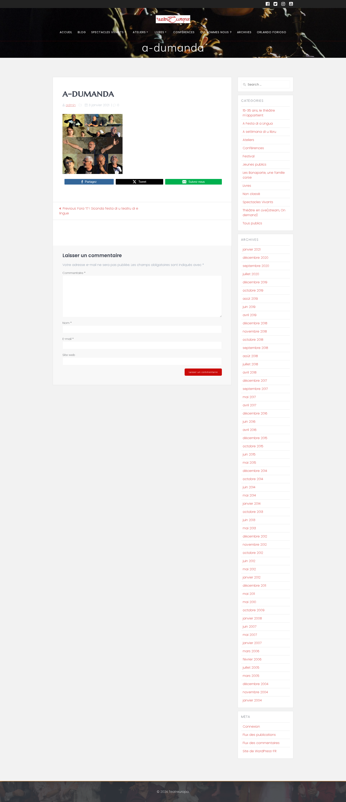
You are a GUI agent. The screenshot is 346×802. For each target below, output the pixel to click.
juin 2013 (249, 520)
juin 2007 (249, 626)
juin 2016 (249, 421)
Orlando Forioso (271, 32)
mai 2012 (249, 569)
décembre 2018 (255, 323)
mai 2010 (249, 602)
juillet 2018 (250, 364)
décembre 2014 (255, 470)
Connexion (251, 726)
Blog (82, 32)
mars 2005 (251, 675)
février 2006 (252, 659)
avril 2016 (249, 429)
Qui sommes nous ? (216, 32)
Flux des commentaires (261, 743)
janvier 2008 (252, 618)
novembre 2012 (255, 544)
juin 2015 (249, 454)
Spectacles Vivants (107, 32)
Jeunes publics (254, 164)
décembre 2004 (255, 684)
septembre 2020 (256, 266)
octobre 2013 (253, 511)
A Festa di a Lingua (258, 123)
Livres (159, 32)
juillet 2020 (251, 274)
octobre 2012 (253, 552)
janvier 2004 (252, 700)
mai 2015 (249, 462)
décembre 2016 (255, 413)
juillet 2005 (251, 667)
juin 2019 (249, 307)
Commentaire (73, 273)
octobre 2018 (253, 339)
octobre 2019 (253, 290)
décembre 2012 (255, 536)
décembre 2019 (255, 282)
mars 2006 (251, 651)
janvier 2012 (252, 577)
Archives (244, 32)
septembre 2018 (255, 348)
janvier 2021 (252, 249)
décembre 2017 (255, 380)
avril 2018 (249, 372)
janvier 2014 (252, 503)
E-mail (68, 339)
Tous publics (252, 223)
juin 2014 (249, 487)
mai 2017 (249, 397)
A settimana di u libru (259, 131)
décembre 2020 (255, 257)
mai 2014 (249, 495)
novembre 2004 (255, 692)
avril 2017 (249, 405)
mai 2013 (249, 528)
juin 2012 (249, 561)
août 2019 (250, 298)
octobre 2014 (253, 479)
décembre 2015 (255, 438)
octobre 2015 (253, 446)
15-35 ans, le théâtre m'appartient (259, 113)
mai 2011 (249, 593)
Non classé (251, 194)
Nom (67, 323)
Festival (248, 156)
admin (71, 105)
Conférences (184, 32)
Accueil (66, 32)
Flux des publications (259, 734)
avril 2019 (249, 315)
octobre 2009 (254, 610)
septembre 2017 (255, 389)
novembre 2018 (255, 331)
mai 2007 (250, 634)
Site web (68, 355)
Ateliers (139, 32)
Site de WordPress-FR (260, 751)
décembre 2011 (254, 585)
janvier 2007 (252, 643)
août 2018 (250, 356)
